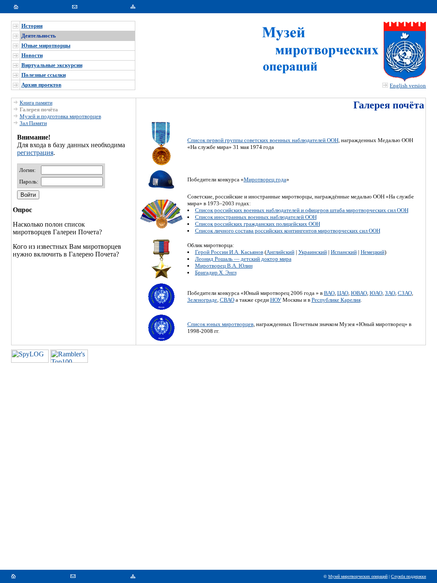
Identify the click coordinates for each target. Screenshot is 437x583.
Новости (32, 55)
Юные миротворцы (45, 45)
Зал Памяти (33, 123)
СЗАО (405, 293)
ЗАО (390, 293)
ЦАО (342, 293)
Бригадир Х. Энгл (215, 272)
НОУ (275, 300)
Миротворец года (265, 179)
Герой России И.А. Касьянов (229, 252)
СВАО (227, 300)
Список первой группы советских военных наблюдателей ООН (262, 140)
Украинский (312, 252)
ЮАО (376, 293)
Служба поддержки (408, 576)
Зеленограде (202, 300)
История (32, 26)
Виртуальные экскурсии (51, 65)
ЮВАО (359, 293)
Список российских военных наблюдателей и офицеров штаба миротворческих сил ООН (301, 210)
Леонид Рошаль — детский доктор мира (243, 259)
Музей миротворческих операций (357, 576)
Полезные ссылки (43, 75)
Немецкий (373, 252)
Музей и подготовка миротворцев (60, 116)
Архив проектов (41, 85)
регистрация (35, 152)
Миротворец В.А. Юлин (224, 265)
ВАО (329, 293)
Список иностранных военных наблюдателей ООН (256, 217)
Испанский (344, 252)
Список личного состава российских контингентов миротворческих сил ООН (287, 230)
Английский (280, 252)
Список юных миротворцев (220, 324)
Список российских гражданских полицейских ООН (257, 224)
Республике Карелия (336, 300)
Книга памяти (36, 102)
